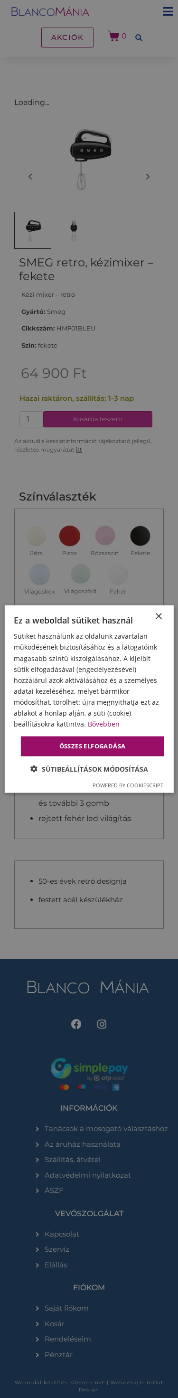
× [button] (158, 616)
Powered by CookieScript (128, 784)
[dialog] (88, 699)
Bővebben (104, 723)
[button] (89, 768)
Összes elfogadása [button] (92, 746)
